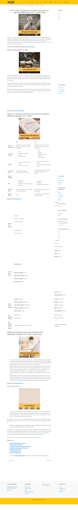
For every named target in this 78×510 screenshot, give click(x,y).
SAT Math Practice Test (18, 383)
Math (59, 192)
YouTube (60, 184)
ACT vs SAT (33, 39)
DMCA (26, 490)
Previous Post (10, 460)
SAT (41, 2)
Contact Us (66, 2)
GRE (45, 2)
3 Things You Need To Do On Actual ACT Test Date (20, 446)
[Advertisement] (29, 102)
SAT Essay (60, 93)
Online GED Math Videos (20, 455)
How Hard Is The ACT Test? (15, 449)
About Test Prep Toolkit (63, 223)
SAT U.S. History (61, 91)
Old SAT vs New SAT (37, 437)
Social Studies (61, 195)
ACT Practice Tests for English (18, 110)
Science (59, 197)
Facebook (60, 182)
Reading (59, 194)
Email (59, 178)
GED (32, 2)
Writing (59, 199)
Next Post (49, 460)
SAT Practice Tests (17, 198)
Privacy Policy (27, 487)
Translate (48, 485)
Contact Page (61, 180)
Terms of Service (28, 488)
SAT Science (60, 87)
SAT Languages (61, 89)
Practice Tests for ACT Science (28, 46)
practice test (43, 75)
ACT (37, 2)
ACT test (15, 90)
